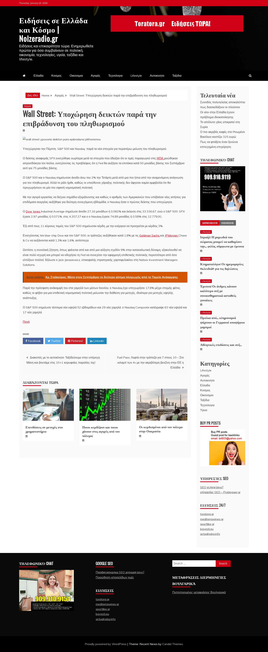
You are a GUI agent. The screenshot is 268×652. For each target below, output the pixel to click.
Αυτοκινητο (157, 75)
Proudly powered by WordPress (106, 644)
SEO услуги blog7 (212, 487)
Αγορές (95, 75)
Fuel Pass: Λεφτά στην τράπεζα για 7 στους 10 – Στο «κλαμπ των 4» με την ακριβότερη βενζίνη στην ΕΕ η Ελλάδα (150, 362)
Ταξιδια (176, 75)
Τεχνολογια (115, 75)
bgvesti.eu (206, 529)
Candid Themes (172, 644)
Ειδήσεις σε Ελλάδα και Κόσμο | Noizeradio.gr (53, 29)
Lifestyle (136, 75)
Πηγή (26, 322)
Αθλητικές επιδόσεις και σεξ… (221, 344)
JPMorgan (171, 235)
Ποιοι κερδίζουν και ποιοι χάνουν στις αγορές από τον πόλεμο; (101, 431)
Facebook (34, 341)
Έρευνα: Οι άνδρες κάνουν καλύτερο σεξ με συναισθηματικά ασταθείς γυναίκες (218, 293)
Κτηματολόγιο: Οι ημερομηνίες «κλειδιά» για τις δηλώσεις (222, 266)
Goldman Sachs (149, 235)
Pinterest (76, 341)
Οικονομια (76, 75)
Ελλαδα (38, 75)
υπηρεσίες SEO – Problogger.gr (220, 492)
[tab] (210, 223)
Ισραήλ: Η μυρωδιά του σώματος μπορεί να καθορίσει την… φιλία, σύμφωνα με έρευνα (222, 241)
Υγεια (203, 410)
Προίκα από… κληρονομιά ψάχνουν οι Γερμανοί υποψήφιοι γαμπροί (222, 322)
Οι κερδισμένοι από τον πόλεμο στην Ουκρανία (161, 428)
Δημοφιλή (209, 223)
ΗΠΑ (160, 158)
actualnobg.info (210, 534)
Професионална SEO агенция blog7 (120, 572)
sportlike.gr (207, 524)
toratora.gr (207, 514)
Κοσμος (56, 75)
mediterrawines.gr (212, 519)
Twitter (55, 341)
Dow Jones (33, 211)
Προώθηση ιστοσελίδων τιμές (115, 577)
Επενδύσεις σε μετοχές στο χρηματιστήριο (44, 429)
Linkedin (98, 341)
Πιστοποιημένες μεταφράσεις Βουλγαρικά (199, 592)
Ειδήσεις (228, 223)
